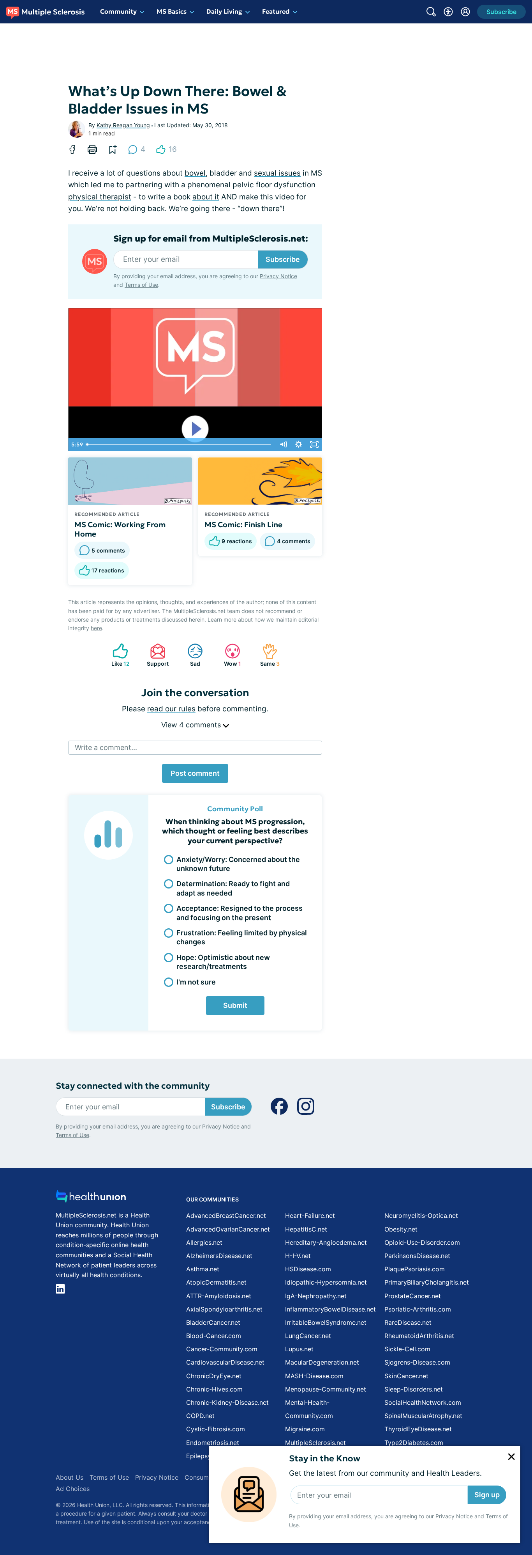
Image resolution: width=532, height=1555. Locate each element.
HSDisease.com (308, 1269)
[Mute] (283, 444)
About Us (69, 1477)
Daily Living (224, 11)
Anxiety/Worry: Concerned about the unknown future (238, 864)
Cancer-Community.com (221, 1349)
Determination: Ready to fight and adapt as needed (233, 888)
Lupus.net (299, 1349)
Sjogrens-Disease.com (417, 1362)
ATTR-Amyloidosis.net (218, 1296)
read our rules (171, 708)
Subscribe (283, 259)
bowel (195, 173)
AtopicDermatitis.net (216, 1282)
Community (118, 11)
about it (205, 196)
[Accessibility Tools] (448, 11)
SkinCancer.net (406, 1376)
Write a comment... (106, 747)
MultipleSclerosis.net (315, 1443)
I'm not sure (196, 982)
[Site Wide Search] (431, 11)
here (96, 628)
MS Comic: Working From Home (120, 529)
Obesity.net (400, 1229)
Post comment (195, 773)
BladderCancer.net (213, 1322)
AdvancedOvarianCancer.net (228, 1229)
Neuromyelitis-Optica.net (421, 1215)
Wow (229, 655)
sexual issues (277, 173)
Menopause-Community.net (325, 1389)
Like (117, 655)
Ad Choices (73, 1489)
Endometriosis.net (212, 1443)
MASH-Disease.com (314, 1376)
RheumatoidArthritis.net (419, 1336)
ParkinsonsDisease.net (417, 1256)
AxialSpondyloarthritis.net (224, 1309)
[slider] (179, 444)
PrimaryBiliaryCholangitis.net (426, 1282)
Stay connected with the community (133, 1086)
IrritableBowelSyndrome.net (325, 1322)
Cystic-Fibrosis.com (215, 1429)
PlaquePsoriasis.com (414, 1269)
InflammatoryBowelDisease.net (330, 1309)
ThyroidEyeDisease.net (418, 1429)
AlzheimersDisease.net (219, 1256)
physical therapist (99, 196)
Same (267, 655)
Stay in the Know (324, 1458)
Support (155, 655)
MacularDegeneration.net (322, 1362)
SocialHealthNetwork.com (422, 1402)
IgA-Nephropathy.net (316, 1296)
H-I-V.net (298, 1256)
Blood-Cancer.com (213, 1336)
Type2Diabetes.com (413, 1443)
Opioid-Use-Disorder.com (422, 1242)
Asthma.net (202, 1269)
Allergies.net (204, 1242)
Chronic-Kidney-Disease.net (227, 1402)
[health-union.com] (91, 1198)
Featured (276, 11)
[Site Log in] (465, 11)
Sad (190, 655)
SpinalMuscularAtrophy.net (423, 1416)
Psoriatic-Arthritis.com (417, 1309)
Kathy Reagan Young (123, 125)
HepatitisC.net (306, 1229)
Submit (235, 1005)
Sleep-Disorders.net (413, 1389)
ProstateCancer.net (412, 1296)
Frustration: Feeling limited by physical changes (241, 937)
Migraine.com (305, 1429)
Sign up (487, 1495)
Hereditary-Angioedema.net (326, 1242)
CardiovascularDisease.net (225, 1362)
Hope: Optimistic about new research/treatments (223, 961)
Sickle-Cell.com (407, 1349)
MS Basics (172, 11)
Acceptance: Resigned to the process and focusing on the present (239, 912)
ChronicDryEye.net (213, 1376)
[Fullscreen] (314, 444)
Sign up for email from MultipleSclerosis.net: (210, 239)
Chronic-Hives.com (214, 1389)
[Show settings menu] (299, 444)
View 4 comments (192, 725)
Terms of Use (141, 284)
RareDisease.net (408, 1322)
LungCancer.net (308, 1336)
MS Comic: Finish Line (243, 524)
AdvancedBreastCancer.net (226, 1215)
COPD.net (200, 1416)
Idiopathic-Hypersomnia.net (326, 1282)
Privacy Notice (454, 1516)
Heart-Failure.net (310, 1215)
